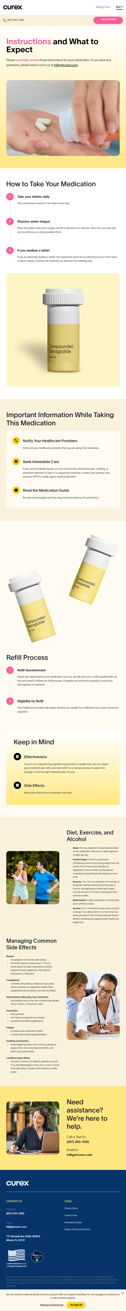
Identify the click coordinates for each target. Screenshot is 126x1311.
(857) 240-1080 (78, 1142)
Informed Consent (73, 1223)
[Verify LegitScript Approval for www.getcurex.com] (37, 1256)
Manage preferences (51, 1305)
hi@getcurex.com (66, 65)
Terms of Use (71, 1216)
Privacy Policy (71, 1208)
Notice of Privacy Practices (77, 1230)
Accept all (76, 1305)
